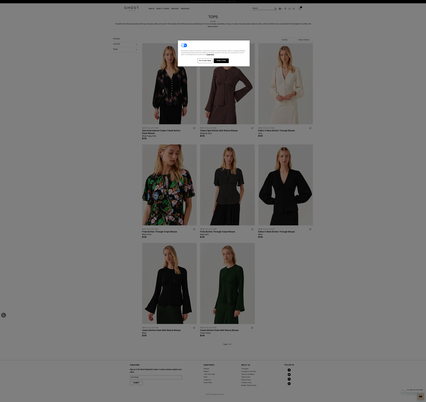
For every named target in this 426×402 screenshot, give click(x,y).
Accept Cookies (221, 60)
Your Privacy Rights (205, 60)
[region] (214, 53)
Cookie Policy (210, 54)
